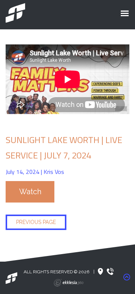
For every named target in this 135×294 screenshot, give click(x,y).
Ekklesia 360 (69, 282)
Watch (30, 191)
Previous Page (36, 222)
